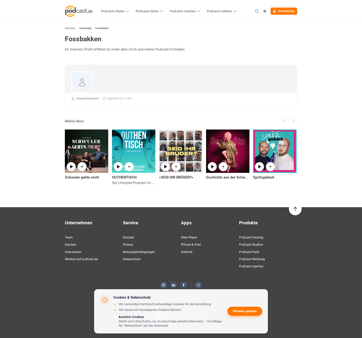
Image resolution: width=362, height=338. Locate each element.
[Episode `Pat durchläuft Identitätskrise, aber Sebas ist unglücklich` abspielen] (71, 166)
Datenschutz (132, 259)
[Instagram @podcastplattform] (163, 285)
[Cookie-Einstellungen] (198, 285)
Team (69, 237)
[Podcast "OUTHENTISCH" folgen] (129, 166)
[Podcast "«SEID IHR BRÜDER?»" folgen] (176, 166)
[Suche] (256, 11)
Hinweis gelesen (245, 311)
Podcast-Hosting (251, 237)
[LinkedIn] (174, 285)
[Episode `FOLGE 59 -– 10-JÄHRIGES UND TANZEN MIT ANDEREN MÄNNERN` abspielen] (165, 166)
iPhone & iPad (191, 244)
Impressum (73, 252)
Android (186, 252)
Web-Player (189, 237)
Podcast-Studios (251, 244)
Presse (128, 244)
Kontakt (128, 237)
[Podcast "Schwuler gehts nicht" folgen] (82, 166)
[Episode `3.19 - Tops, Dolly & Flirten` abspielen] (212, 166)
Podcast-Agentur (251, 266)
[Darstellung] (264, 11)
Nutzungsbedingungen (139, 252)
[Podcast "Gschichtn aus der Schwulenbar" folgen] (223, 166)
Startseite (70, 28)
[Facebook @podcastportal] (184, 285)
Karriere (70, 244)
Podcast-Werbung (252, 259)
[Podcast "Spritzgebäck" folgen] (270, 166)
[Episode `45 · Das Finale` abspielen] (118, 166)
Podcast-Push (249, 252)
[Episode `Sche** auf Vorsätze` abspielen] (259, 166)
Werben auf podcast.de (81, 259)
